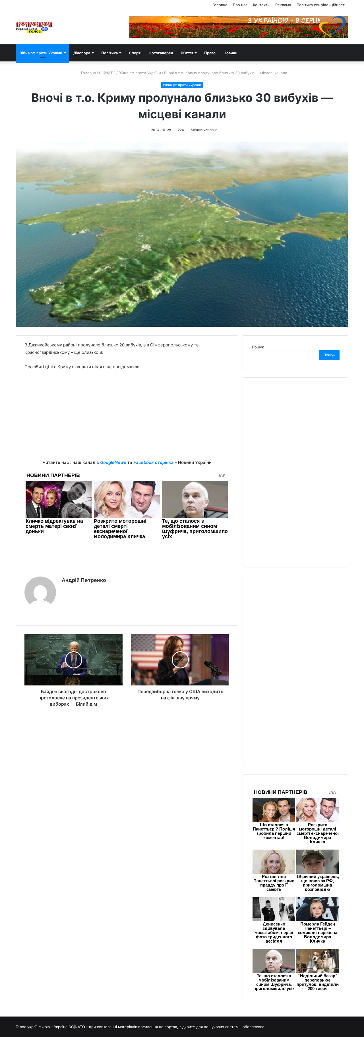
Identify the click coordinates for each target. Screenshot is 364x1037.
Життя (187, 53)
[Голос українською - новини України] (34, 27)
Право (210, 53)
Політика (109, 53)
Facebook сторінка (153, 462)
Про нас (240, 5)
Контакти (261, 5)
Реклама (283, 5)
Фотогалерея (160, 53)
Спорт (134, 53)
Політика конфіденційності (321, 5)
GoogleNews (113, 462)
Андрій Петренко (84, 580)
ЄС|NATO (107, 73)
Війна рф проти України (41, 53)
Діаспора (81, 53)
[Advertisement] (126, 419)
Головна (219, 5)
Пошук (258, 347)
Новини (230, 53)
